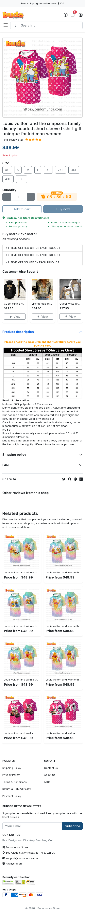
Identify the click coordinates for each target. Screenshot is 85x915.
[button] (6, 25)
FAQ (5, 465)
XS (7, 170)
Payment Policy (11, 796)
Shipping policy (14, 455)
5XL (21, 179)
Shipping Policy (11, 767)
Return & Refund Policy (16, 788)
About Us (49, 774)
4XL (8, 179)
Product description (18, 332)
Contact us (51, 767)
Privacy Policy (11, 774)
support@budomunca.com (22, 858)
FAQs (47, 781)
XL (48, 170)
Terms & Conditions (14, 781)
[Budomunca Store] (13, 15)
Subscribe (72, 826)
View (17, 316)
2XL (60, 170)
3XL (74, 170)
